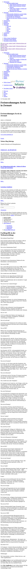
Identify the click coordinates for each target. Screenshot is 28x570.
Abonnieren (3, 210)
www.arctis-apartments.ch (7, 134)
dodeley (12, 215)
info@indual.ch (7, 223)
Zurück (2, 138)
